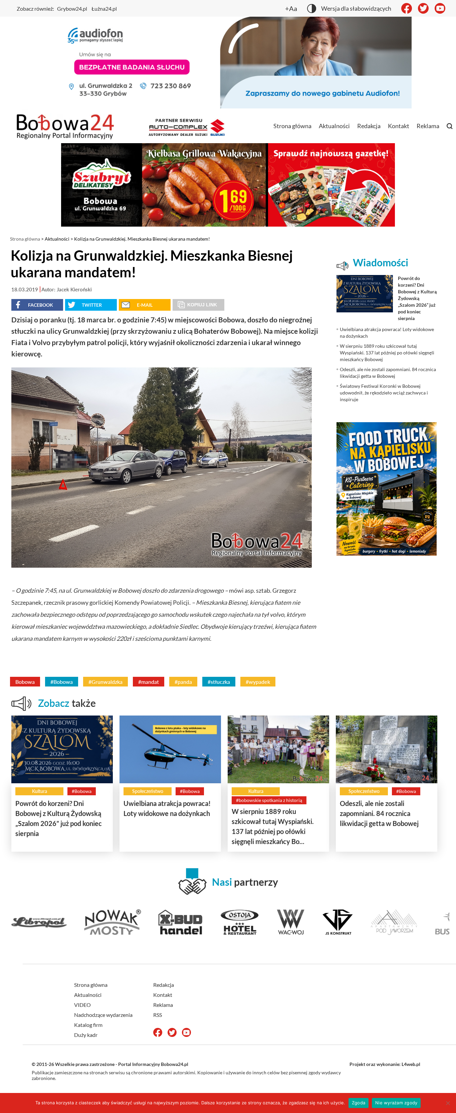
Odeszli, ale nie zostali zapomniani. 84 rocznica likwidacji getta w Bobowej (379, 813)
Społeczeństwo (147, 791)
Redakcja (369, 125)
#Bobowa (61, 681)
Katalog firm (88, 1025)
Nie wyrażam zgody (396, 1102)
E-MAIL (145, 305)
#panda (183, 681)
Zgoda (358, 1102)
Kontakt (398, 125)
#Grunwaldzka (105, 681)
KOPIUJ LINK (202, 304)
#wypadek (258, 681)
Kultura (39, 791)
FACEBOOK (40, 305)
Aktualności (334, 125)
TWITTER (92, 305)
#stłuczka (219, 681)
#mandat (148, 681)
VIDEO (82, 1005)
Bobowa (25, 681)
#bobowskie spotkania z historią (269, 800)
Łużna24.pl (104, 8)
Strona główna (292, 125)
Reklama (428, 125)
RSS (157, 1015)
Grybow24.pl (72, 8)
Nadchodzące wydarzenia (103, 1015)
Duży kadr (85, 1035)
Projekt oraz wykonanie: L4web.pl (385, 1064)
